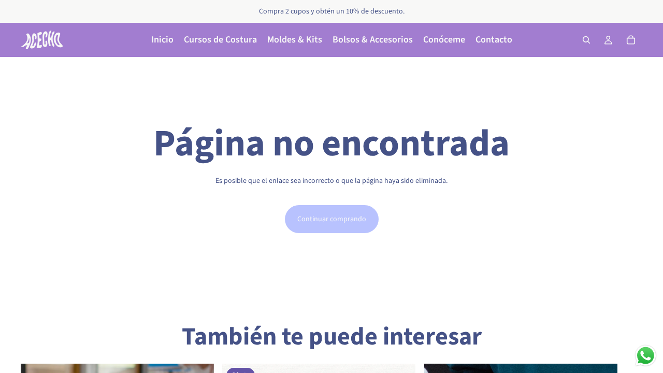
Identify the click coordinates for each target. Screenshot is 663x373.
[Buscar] (586, 39)
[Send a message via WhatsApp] (645, 355)
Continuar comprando (331, 219)
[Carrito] (630, 39)
